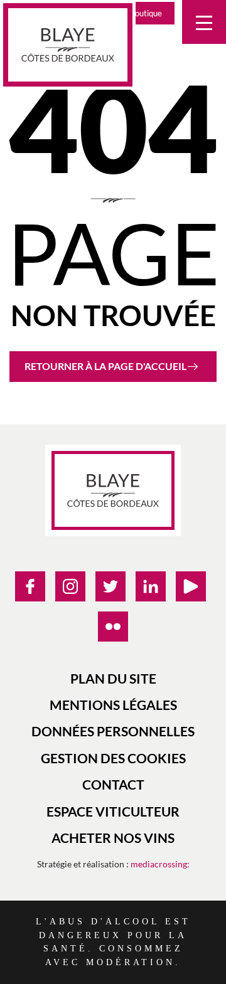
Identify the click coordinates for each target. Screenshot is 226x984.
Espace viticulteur (113, 811)
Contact (113, 784)
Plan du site (113, 678)
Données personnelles (113, 731)
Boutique (146, 13)
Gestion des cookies (113, 758)
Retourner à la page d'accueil (105, 366)
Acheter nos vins (113, 837)
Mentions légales (113, 704)
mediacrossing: (160, 864)
